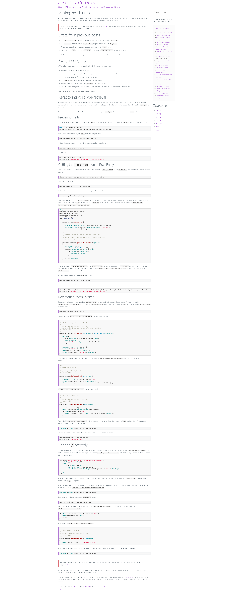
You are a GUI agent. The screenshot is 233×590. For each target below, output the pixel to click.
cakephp (77, 586)
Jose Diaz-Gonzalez (77, 2)
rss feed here (130, 577)
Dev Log (158, 114)
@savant (85, 577)
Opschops (159, 123)
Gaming (158, 117)
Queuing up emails (161, 84)
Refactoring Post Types (162, 67)
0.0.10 (69, 565)
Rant (157, 130)
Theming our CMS (160, 72)
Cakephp (158, 110)
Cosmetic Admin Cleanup (162, 86)
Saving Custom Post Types (163, 56)
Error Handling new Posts (162, 65)
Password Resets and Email (163, 35)
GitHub (105, 26)
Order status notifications (162, 95)
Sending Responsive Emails (163, 88)
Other (157, 127)
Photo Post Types (160, 70)
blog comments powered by (69, 589)
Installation (159, 120)
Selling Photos (159, 91)
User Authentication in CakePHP (164, 32)
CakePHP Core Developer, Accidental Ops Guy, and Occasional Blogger (89, 7)
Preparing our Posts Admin (163, 42)
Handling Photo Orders (162, 93)
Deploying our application (162, 98)
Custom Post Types (161, 49)
